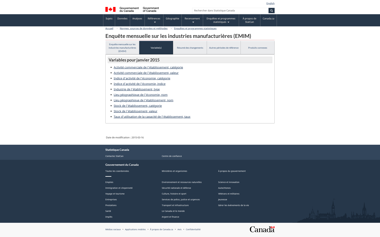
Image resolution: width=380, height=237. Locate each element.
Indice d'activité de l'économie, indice (140, 84)
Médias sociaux (113, 229)
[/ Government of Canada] (132, 10)
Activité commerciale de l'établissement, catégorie (148, 67)
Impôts (108, 216)
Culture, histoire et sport (174, 193)
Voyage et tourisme (115, 193)
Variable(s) (156, 47)
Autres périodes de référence (224, 47)
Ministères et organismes (174, 171)
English (270, 3)
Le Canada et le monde (173, 211)
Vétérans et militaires (228, 193)
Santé (108, 211)
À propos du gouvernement (232, 171)
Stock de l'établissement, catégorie (138, 106)
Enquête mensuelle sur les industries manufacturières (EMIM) (122, 47)
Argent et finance (170, 216)
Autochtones (224, 187)
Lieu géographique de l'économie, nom (141, 95)
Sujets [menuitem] (109, 18)
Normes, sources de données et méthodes (144, 28)
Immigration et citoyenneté (119, 187)
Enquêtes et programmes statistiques (195, 28)
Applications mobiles (135, 229)
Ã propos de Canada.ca (161, 229)
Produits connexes (257, 47)
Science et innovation (228, 182)
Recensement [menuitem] (192, 18)
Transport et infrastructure (175, 205)
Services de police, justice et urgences (181, 199)
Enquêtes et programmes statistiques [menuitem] (221, 20)
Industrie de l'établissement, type (137, 89)
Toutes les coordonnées (117, 171)
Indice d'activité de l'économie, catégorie (142, 78)
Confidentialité (193, 229)
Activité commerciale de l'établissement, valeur (146, 73)
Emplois (109, 182)
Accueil (109, 28)
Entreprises (111, 199)
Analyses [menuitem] (137, 18)
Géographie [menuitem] (172, 18)
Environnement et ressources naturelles (182, 182)
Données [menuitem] (122, 18)
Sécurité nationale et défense (176, 187)
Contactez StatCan (114, 156)
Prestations (111, 205)
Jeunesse (222, 199)
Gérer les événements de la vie (233, 205)
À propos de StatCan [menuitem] (249, 20)
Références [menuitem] (154, 18)
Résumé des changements (190, 47)
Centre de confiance (172, 156)
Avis (180, 229)
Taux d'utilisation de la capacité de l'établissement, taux (152, 117)
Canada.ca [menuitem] (268, 18)
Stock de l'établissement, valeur (135, 111)
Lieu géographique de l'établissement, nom (143, 100)
